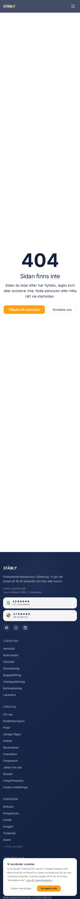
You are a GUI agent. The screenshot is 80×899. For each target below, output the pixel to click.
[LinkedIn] (25, 627)
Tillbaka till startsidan (24, 310)
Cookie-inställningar (15, 787)
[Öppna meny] (73, 6)
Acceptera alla (49, 888)
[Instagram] (15, 627)
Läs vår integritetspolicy (39, 880)
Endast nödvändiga (20, 888)
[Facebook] (6, 627)
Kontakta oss (62, 310)
